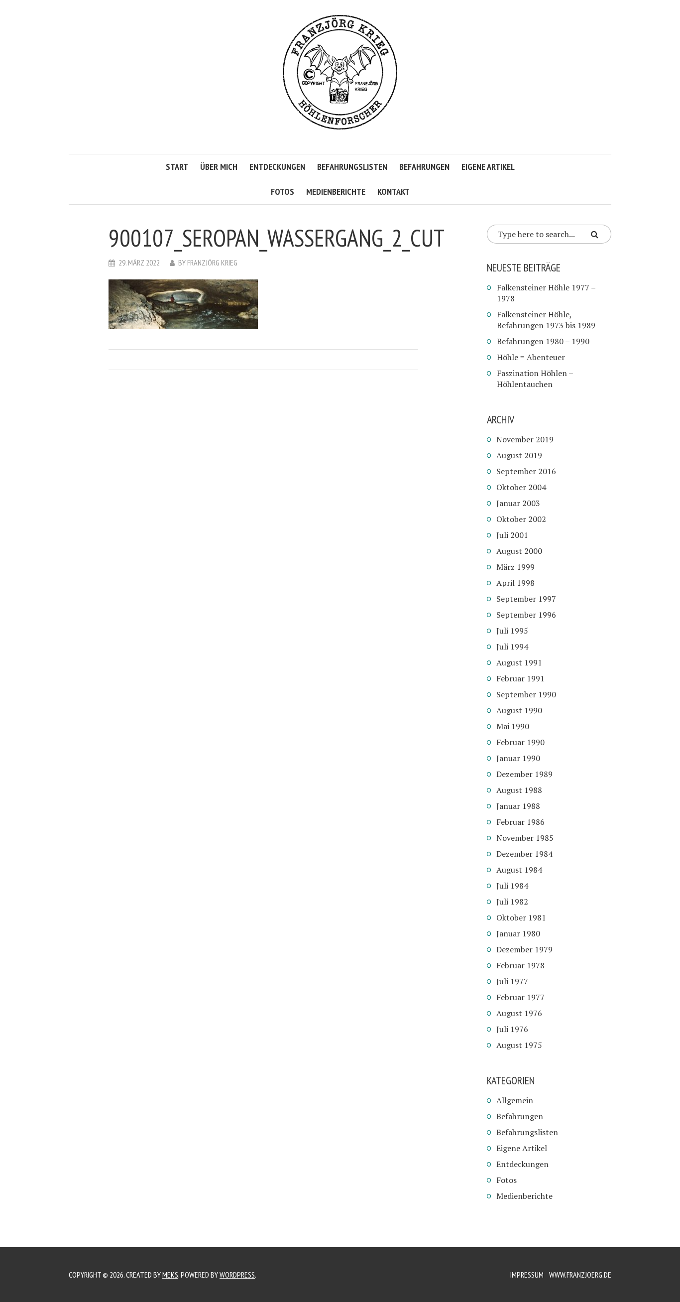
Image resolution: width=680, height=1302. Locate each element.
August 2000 (519, 550)
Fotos (282, 191)
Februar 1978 (520, 965)
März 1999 (515, 566)
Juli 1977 (512, 981)
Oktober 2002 (521, 519)
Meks (170, 1275)
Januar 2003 (518, 503)
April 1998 (515, 582)
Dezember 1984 (524, 853)
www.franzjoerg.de (580, 1275)
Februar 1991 (520, 678)
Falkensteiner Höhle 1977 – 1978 (546, 293)
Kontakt (393, 191)
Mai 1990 (512, 726)
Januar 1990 (518, 758)
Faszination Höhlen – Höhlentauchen (535, 379)
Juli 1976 (512, 1029)
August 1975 (519, 1045)
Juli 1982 (512, 901)
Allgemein (514, 1100)
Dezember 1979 (524, 949)
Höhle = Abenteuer (531, 357)
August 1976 (519, 1013)
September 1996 (526, 614)
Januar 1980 (518, 933)
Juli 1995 (512, 630)
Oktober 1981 (521, 917)
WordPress (237, 1275)
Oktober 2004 (521, 487)
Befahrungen (424, 166)
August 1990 (519, 710)
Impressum (527, 1275)
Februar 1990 (520, 742)
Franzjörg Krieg (212, 262)
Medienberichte (335, 191)
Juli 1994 (512, 646)
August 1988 (519, 789)
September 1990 (526, 694)
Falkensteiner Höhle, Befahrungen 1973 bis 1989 (546, 320)
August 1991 (519, 662)
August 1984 (519, 869)
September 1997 (526, 598)
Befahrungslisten (352, 166)
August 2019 (519, 455)
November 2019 (525, 439)
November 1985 (525, 837)
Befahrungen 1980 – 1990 (543, 341)
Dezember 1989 (524, 774)
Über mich (218, 166)
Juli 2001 (512, 534)
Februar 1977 (520, 997)
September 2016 (526, 471)
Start (177, 166)
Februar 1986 (520, 821)
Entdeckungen (277, 166)
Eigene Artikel (488, 166)
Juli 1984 (512, 885)
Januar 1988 (518, 805)
